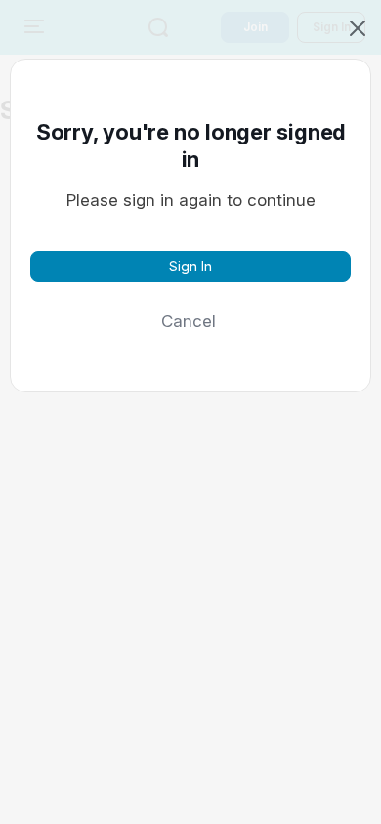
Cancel (188, 321)
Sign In (190, 266)
